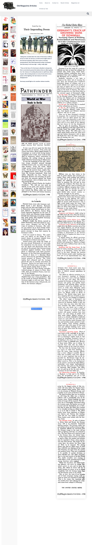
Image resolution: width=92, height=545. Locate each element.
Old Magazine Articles (27, 6)
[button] (88, 13)
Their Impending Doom (37, 29)
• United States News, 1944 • (36, 33)
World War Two (36, 26)
